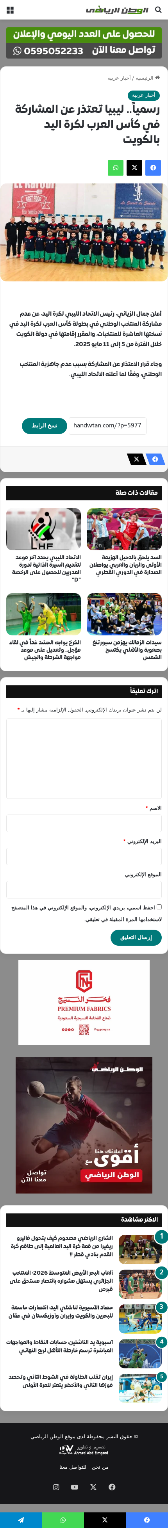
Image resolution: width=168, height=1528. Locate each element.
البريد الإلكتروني (142, 842)
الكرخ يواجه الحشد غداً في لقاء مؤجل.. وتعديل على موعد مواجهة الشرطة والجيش (45, 650)
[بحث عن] (158, 12)
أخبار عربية (119, 78)
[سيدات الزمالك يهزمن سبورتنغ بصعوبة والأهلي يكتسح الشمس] (124, 614)
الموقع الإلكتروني (143, 875)
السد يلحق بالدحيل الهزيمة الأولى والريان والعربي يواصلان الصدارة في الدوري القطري (125, 565)
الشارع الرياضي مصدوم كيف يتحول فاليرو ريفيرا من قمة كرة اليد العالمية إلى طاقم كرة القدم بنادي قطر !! (62, 1246)
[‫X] (134, 168)
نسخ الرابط (44, 426)
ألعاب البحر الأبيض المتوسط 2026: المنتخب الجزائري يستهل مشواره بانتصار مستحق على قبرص (61, 1281)
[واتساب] (115, 168)
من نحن (100, 1467)
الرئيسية (145, 78)
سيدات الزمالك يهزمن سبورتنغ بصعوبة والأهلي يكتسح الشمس (127, 650)
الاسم (153, 808)
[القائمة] (10, 12)
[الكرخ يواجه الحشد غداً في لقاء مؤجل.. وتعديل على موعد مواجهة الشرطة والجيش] (43, 614)
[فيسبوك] (153, 168)
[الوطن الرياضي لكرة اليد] (117, 9)
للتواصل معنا (72, 1467)
